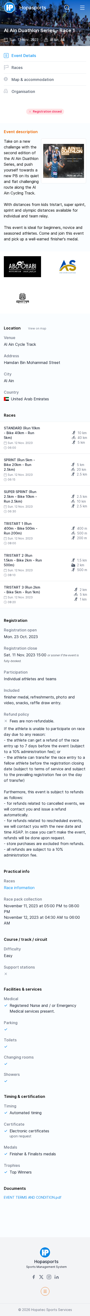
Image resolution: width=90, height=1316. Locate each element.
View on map (37, 328)
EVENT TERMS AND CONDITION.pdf (32, 1197)
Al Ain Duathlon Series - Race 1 (39, 30)
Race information (19, 887)
